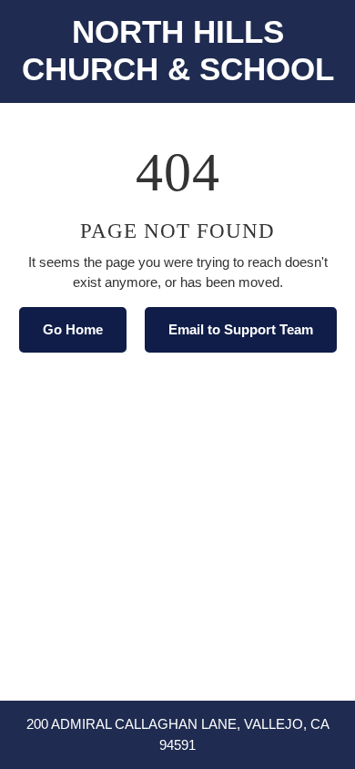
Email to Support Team (240, 329)
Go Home (73, 329)
